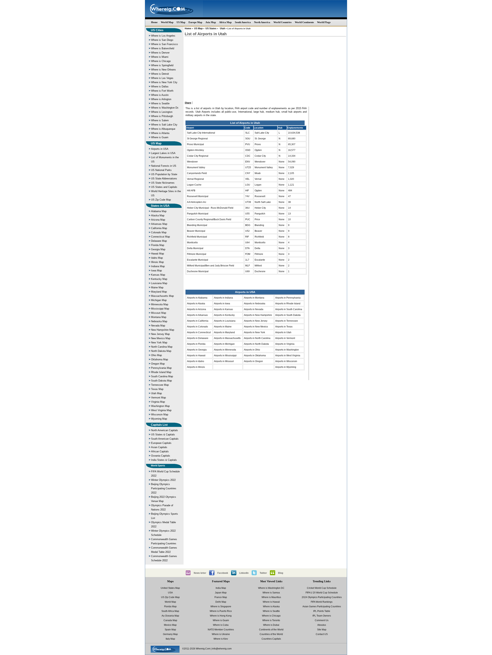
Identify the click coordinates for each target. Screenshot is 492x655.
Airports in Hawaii (196, 355)
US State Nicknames (163, 182)
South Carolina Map (162, 376)
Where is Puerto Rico (221, 611)
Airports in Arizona (196, 309)
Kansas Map (158, 274)
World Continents (304, 22)
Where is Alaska (271, 606)
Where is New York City (164, 82)
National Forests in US (163, 165)
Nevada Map (158, 325)
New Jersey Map (160, 334)
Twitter (263, 573)
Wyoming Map (159, 418)
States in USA (160, 205)
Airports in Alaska (196, 303)
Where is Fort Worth (162, 90)
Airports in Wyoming (285, 367)
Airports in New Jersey (255, 321)
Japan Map (221, 592)
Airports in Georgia (197, 349)
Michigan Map (159, 300)
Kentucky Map (159, 279)
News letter (200, 573)
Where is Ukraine (221, 634)
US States (210, 28)
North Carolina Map (161, 346)
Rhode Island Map (161, 372)
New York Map (159, 342)
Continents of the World (271, 629)
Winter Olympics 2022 (163, 479)
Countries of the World (271, 634)
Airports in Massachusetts (227, 338)
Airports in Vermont (285, 338)
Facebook (222, 573)
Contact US (322, 634)
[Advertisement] (265, 67)
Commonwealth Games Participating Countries (164, 541)
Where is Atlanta (160, 133)
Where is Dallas (160, 86)
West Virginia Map (161, 410)
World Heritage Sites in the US (166, 193)
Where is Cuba (221, 625)
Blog (280, 573)
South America (243, 22)
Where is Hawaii (271, 602)
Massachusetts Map (162, 295)
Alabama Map (158, 211)
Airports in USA (159, 148)
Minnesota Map (159, 304)
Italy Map (170, 638)
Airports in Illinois (196, 367)
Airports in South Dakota (288, 315)
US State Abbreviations (164, 178)
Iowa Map (156, 270)
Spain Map (170, 629)
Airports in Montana (254, 297)
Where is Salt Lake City (164, 124)
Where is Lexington (161, 111)
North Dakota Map (161, 351)
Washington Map (160, 406)
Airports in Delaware (197, 338)
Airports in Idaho (195, 361)
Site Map (321, 629)
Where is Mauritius (271, 597)
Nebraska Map (159, 321)
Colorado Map (158, 232)
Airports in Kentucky (224, 315)
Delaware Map (159, 240)
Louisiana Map (159, 283)
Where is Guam (159, 137)
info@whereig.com (222, 648)
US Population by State (164, 174)
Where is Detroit (160, 73)
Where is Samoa (271, 592)
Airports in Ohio (252, 349)
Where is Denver (160, 52)
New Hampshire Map (162, 329)
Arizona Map (158, 219)
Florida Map (157, 245)
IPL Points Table (321, 611)
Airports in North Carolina (257, 338)
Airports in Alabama (197, 297)
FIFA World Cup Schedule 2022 (165, 473)
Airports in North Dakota (256, 344)
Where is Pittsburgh (162, 116)
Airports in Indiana (223, 297)
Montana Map (158, 317)
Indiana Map (158, 266)
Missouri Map (158, 312)
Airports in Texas (284, 326)
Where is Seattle (160, 103)
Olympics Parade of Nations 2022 (162, 507)
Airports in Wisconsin (286, 361)
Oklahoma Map (159, 359)
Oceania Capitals (160, 455)
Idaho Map (157, 257)
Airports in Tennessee (286, 321)
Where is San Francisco (164, 44)
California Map (159, 228)
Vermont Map (158, 397)
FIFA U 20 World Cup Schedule (322, 592)
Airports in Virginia (284, 344)
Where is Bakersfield (162, 48)
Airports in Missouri (224, 361)
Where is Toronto (271, 620)
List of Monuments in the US (165, 159)
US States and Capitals (164, 187)
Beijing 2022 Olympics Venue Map (163, 499)
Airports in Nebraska (254, 303)
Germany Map (170, 634)
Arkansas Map (159, 224)
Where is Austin (160, 95)
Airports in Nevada (253, 309)
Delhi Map (220, 602)
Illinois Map (157, 262)
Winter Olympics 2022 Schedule (163, 532)
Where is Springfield (162, 65)
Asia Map (210, 22)
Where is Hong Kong (221, 615)
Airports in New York (254, 332)
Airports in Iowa (222, 303)
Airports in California (197, 321)
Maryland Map (159, 291)
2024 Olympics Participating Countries (322, 597)
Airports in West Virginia (287, 355)
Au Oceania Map (170, 615)
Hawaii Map (157, 253)
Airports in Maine (223, 326)
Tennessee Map (160, 384)
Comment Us (321, 620)
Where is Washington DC (271, 588)
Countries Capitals (271, 638)
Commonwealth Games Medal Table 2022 (164, 549)
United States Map (170, 588)
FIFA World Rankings (321, 602)
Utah (222, 28)
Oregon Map (158, 363)
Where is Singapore (220, 606)
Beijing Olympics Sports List (164, 515)
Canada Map (170, 620)
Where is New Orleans (163, 69)
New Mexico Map (160, 338)
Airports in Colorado (197, 326)
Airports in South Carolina (288, 309)
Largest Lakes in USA (163, 153)
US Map (181, 22)
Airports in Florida (196, 344)
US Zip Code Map (161, 199)
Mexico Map (170, 625)
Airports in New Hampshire (258, 315)
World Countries (282, 22)
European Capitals (161, 443)
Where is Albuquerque (163, 128)
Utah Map (156, 393)
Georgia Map (158, 249)
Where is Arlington (161, 99)
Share (188, 102)
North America (262, 22)
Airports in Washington (287, 349)
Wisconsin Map (159, 414)
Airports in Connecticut (199, 332)
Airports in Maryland (224, 332)
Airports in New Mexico (256, 326)
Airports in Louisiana (224, 321)
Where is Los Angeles (163, 35)
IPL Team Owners (321, 615)
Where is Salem (160, 120)
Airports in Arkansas (197, 315)
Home (154, 22)
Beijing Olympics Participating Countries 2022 (163, 488)
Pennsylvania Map (161, 367)
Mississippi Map (160, 308)
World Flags (324, 22)
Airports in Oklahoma (255, 355)
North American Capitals (164, 430)
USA (170, 592)
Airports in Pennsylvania (288, 297)
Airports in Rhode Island (287, 303)
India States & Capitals (164, 459)
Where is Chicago (161, 61)
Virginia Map (158, 401)
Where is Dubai (271, 625)
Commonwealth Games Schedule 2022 (164, 558)
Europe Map (195, 22)
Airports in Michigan (224, 344)
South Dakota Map (161, 380)
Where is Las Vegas (162, 78)
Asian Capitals (159, 447)
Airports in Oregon (253, 361)
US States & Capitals (163, 434)
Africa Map (225, 22)
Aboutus (321, 625)
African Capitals (160, 451)
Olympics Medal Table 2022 (163, 524)
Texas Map (157, 389)
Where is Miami (159, 56)
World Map (167, 22)
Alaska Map (157, 215)
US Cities (157, 30)
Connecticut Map (160, 236)
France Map (220, 597)
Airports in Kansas (223, 309)
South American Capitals (165, 438)
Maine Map (157, 287)
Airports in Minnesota (225, 349)
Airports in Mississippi (225, 355)
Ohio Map (156, 355)
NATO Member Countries (221, 629)
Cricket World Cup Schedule (322, 588)
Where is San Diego (162, 39)
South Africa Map (170, 611)
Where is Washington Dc (165, 107)
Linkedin (243, 573)
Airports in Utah (283, 332)
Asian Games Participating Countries (322, 606)
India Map (221, 588)
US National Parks (161, 170)
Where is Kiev (221, 638)
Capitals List (159, 424)
